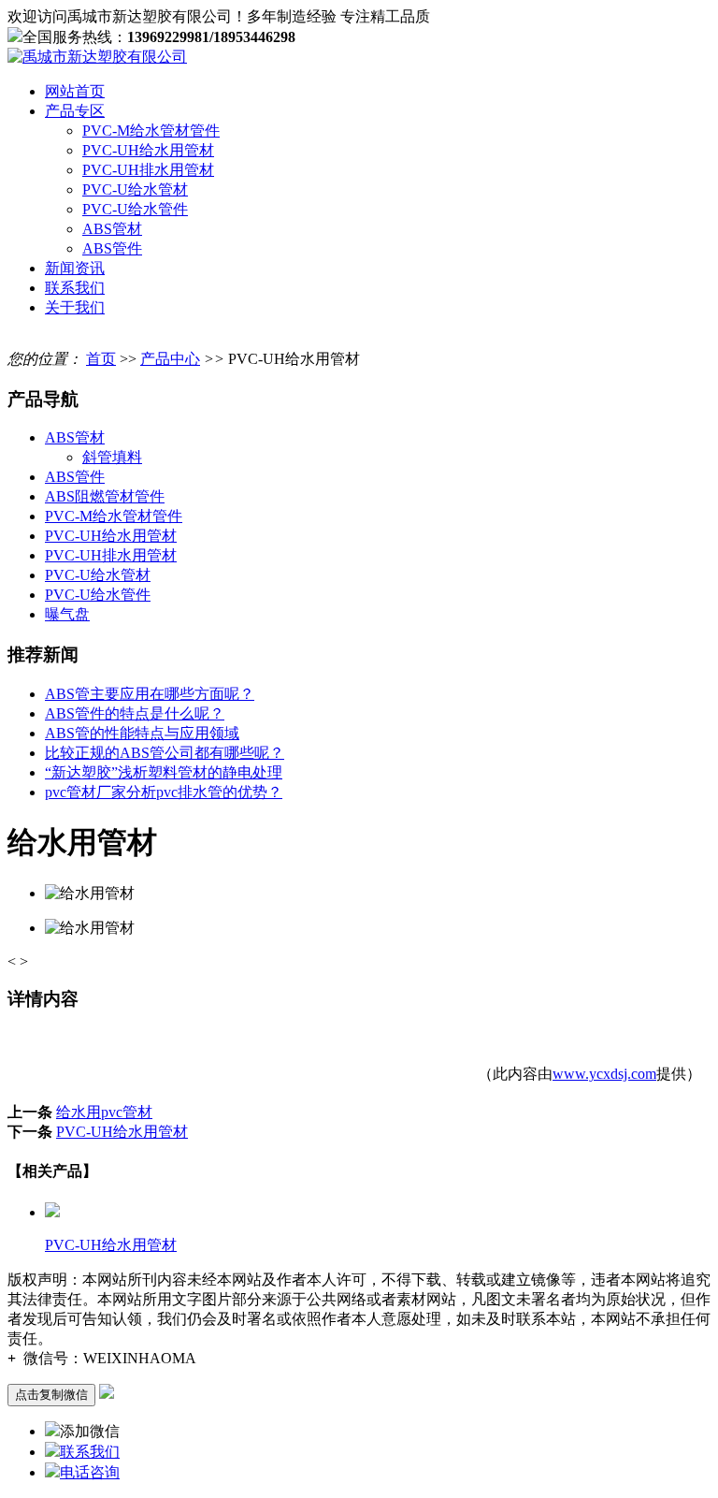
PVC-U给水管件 (135, 209)
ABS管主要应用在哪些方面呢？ (149, 694)
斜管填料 (112, 457)
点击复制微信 (51, 1395)
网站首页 (75, 91)
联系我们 (75, 288)
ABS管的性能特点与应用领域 (142, 733)
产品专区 (75, 111)
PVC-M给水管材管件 (151, 130)
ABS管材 (112, 229)
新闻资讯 (75, 268)
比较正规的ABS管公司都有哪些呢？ (164, 753)
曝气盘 (67, 614)
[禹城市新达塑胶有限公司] (97, 57)
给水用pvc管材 (104, 1112)
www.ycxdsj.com (604, 1074)
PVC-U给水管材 (135, 189)
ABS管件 (112, 248)
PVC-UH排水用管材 (148, 170)
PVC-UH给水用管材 (148, 150)
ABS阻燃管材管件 (105, 496)
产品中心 (170, 359)
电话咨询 (90, 1472)
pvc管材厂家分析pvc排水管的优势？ (163, 792)
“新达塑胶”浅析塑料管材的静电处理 (163, 772)
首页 (101, 359)
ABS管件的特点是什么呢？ (134, 713)
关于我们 (75, 307)
